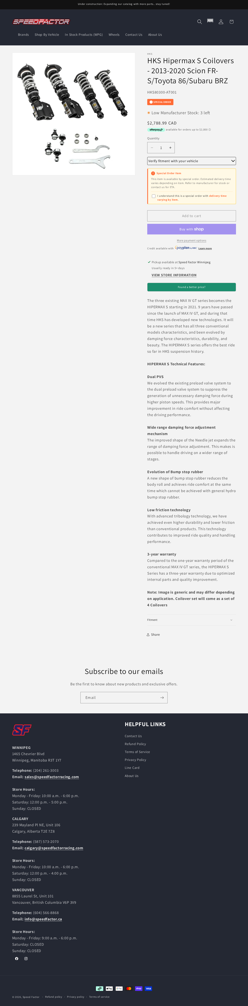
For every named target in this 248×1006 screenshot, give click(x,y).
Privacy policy (75, 996)
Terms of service (99, 996)
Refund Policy (135, 744)
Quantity (153, 138)
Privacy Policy (135, 759)
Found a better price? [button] (192, 287)
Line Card (132, 767)
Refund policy (53, 996)
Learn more (205, 248)
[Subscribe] (162, 697)
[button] (199, 21)
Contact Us (133, 736)
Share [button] (155, 634)
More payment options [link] (191, 240)
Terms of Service (137, 752)
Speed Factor (31, 997)
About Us (132, 775)
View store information (174, 275)
